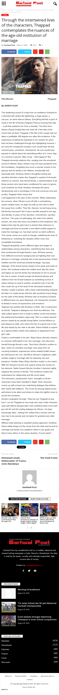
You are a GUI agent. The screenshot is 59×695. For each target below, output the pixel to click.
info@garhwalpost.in (34, 565)
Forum (4, 658)
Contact (30, 679)
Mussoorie (5, 662)
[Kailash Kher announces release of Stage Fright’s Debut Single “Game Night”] (29, 509)
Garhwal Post (9, 45)
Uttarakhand (6, 645)
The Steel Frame (49, 457)
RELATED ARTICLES (18, 499)
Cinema (5, 15)
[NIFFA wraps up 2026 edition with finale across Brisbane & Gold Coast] (49, 509)
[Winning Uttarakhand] (8, 593)
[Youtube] (35, 571)
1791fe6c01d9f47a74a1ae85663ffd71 (29, 491)
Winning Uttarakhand (29, 589)
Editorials (5, 649)
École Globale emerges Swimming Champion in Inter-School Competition (37, 618)
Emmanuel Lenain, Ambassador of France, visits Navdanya (13, 460)
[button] (54, 4)
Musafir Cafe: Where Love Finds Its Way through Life (9, 519)
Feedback (34, 676)
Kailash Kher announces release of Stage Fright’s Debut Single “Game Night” (29, 520)
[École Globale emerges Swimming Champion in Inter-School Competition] (8, 620)
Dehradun (5, 641)
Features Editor (21, 676)
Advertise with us (47, 676)
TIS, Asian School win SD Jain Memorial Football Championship (37, 604)
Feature (4, 654)
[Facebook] (24, 571)
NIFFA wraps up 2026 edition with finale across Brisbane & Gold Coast (48, 520)
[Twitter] (30, 571)
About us (8, 676)
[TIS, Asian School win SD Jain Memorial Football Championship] (8, 607)
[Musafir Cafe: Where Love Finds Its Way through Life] (10, 509)
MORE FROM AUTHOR (39, 499)
